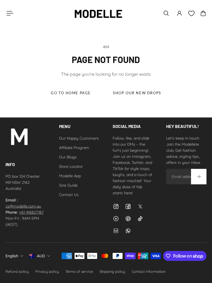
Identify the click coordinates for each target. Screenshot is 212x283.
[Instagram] (116, 206)
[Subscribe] (198, 176)
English (12, 255)
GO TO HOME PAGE (71, 93)
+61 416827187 (31, 212)
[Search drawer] (166, 13)
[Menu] (8, 13)
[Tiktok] (140, 219)
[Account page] (179, 13)
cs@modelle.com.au (23, 206)
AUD (41, 255)
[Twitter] (140, 206)
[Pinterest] (128, 219)
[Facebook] (128, 206)
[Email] (116, 231)
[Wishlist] (191, 13)
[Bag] (203, 13)
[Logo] (98, 13)
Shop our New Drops (137, 93)
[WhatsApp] (128, 231)
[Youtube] (116, 219)
